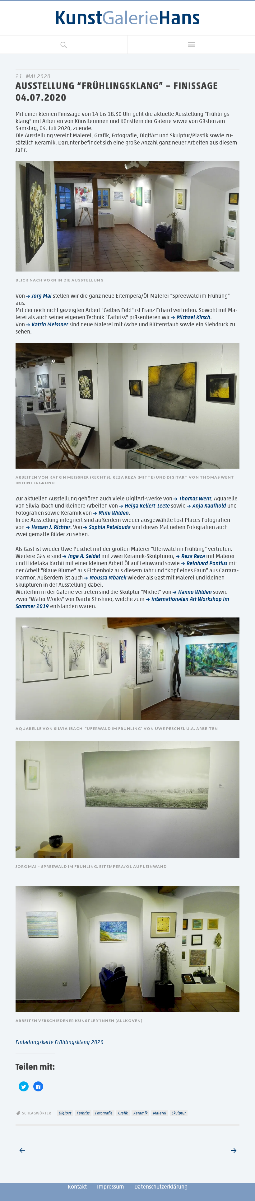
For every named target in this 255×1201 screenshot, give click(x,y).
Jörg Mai (42, 295)
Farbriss (83, 1113)
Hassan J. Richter (50, 527)
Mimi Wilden (114, 512)
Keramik (140, 1113)
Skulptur (179, 1113)
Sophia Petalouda (110, 527)
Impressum (110, 1186)
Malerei (159, 1113)
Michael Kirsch (193, 317)
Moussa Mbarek (108, 577)
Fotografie (104, 1113)
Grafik (123, 1113)
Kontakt (77, 1186)
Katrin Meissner (50, 324)
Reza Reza (193, 556)
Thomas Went (195, 498)
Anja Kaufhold (209, 505)
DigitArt (65, 1113)
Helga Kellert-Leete (147, 505)
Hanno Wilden (195, 592)
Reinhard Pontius (207, 563)
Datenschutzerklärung (161, 1186)
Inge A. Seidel (84, 556)
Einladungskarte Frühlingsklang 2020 (60, 1042)
